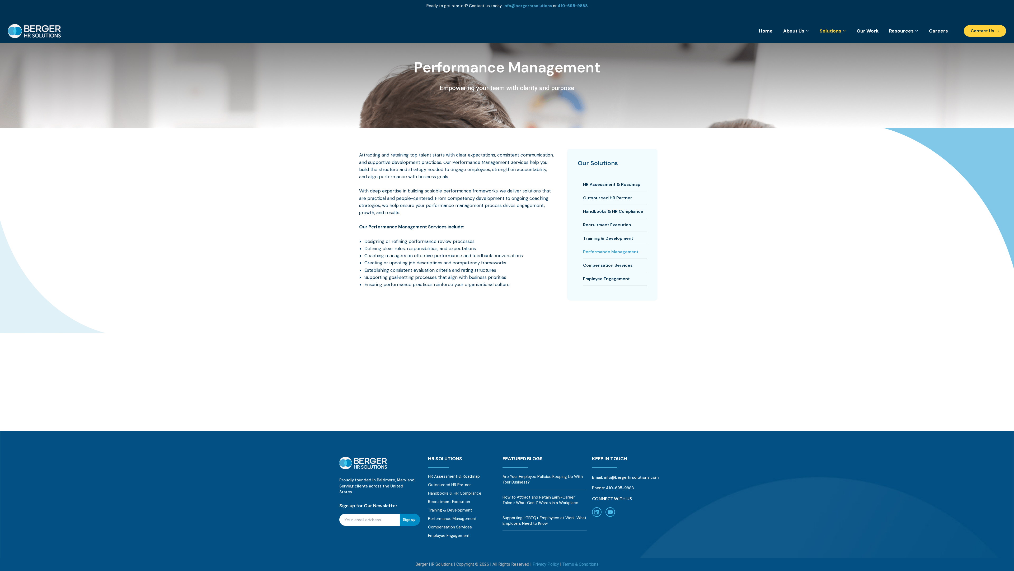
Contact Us (982, 31)
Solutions (830, 31)
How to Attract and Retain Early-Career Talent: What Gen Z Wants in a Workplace (540, 500)
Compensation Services (608, 265)
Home (766, 31)
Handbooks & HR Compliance (613, 211)
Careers (938, 31)
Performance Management (611, 252)
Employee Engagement (606, 279)
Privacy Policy (546, 564)
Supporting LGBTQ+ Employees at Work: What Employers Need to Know (544, 520)
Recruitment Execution (607, 225)
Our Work (868, 31)
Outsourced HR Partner (607, 198)
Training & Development (608, 238)
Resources (901, 31)
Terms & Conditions (580, 564)
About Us (793, 31)
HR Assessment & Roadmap (611, 184)
